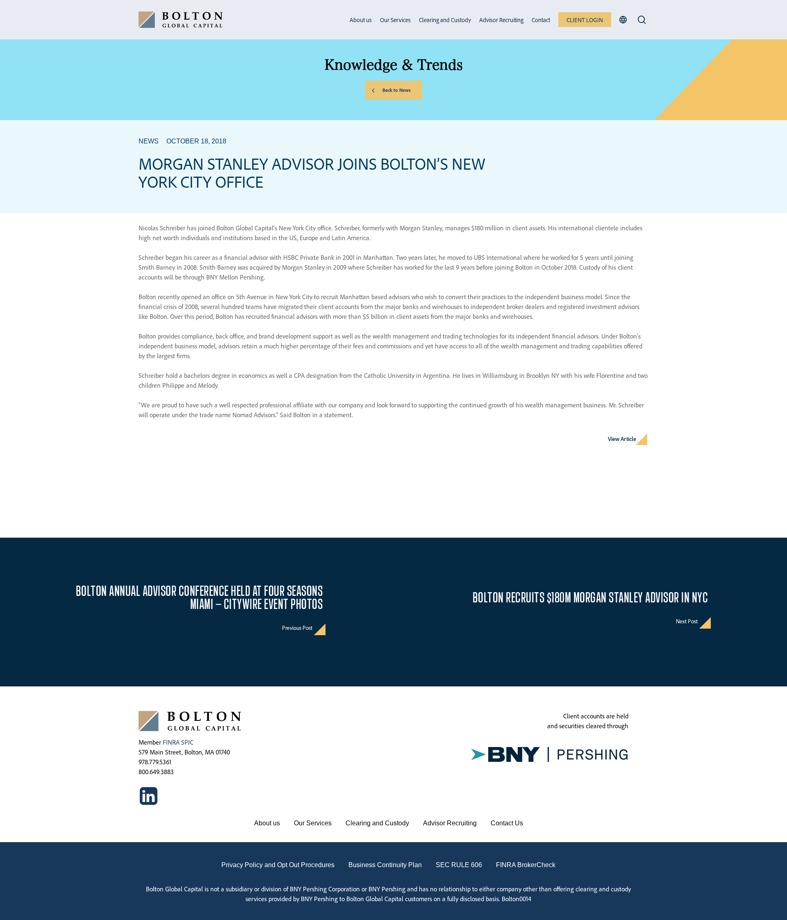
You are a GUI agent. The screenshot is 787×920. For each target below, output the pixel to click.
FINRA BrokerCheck (525, 864)
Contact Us (507, 823)
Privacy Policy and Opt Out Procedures (277, 864)
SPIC (187, 742)
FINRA (171, 742)
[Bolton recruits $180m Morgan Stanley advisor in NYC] (590, 612)
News (149, 141)
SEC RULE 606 (459, 864)
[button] (393, 90)
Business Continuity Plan (385, 864)
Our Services (313, 823)
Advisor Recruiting (450, 823)
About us (267, 823)
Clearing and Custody (377, 823)
